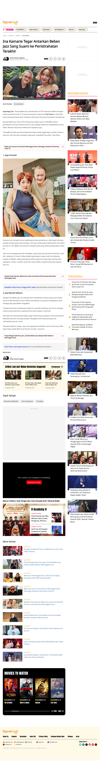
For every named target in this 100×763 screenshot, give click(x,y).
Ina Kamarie (25, 35)
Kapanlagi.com (20, 742)
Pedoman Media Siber (58, 736)
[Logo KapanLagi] (10, 22)
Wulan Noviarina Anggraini (17, 58)
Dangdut (27, 546)
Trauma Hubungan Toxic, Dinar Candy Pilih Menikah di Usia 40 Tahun (81, 264)
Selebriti (17, 35)
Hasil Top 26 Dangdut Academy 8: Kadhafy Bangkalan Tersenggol (39, 531)
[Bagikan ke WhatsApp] (63, 59)
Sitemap (70, 736)
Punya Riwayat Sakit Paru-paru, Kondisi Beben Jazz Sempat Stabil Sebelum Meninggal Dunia (29, 337)
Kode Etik (33, 736)
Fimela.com (8, 744)
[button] (59, 59)
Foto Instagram (27, 401)
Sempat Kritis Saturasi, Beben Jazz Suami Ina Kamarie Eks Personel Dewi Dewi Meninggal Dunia (30, 277)
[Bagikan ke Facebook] (50, 59)
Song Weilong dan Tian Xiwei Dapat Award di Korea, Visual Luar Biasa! (81, 167)
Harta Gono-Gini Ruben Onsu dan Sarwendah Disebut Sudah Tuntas (82, 240)
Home (4, 35)
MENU (95, 22)
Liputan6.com (9, 742)
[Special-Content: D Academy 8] (15, 520)
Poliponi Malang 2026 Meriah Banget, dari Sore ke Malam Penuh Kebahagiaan (81, 191)
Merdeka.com (53, 742)
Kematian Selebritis (11, 401)
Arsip (77, 736)
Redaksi (14, 736)
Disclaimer (23, 736)
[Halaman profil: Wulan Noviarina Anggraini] (5, 59)
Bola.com (41, 742)
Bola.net (30, 742)
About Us (5, 736)
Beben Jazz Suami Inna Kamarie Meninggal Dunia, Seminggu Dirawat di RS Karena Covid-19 (32, 147)
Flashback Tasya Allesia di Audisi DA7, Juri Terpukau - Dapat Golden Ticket (80, 492)
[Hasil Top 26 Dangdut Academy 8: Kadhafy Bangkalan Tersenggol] (56, 530)
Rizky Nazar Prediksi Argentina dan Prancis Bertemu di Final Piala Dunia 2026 (82, 143)
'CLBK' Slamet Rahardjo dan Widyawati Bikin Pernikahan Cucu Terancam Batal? (81, 215)
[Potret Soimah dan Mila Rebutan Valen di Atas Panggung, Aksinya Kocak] (56, 517)
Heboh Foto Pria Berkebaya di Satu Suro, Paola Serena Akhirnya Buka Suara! (81, 468)
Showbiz (10, 35)
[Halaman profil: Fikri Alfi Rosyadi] (7, 59)
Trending (39, 401)
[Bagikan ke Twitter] (55, 59)
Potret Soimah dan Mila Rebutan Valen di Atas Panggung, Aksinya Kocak (39, 518)
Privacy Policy (43, 736)
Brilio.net (18, 744)
